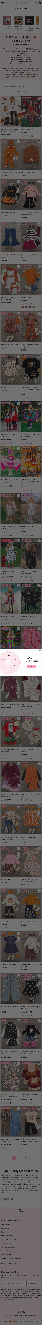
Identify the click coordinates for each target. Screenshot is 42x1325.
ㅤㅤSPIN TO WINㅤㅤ (31, 666)
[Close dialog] (40, 650)
